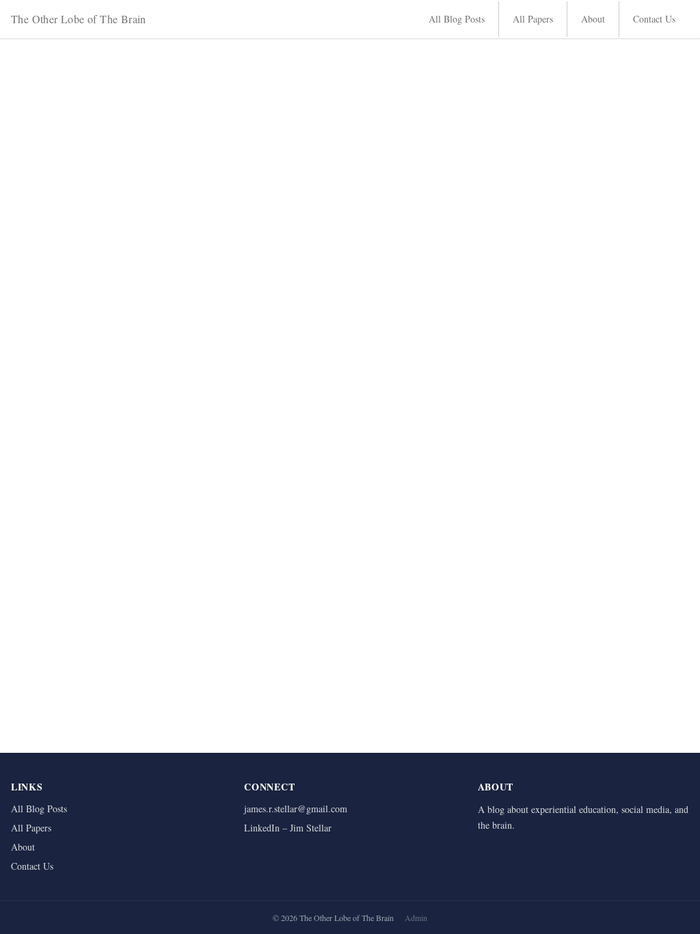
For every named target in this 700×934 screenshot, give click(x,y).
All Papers (533, 18)
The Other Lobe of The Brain (78, 19)
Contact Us (654, 18)
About (593, 18)
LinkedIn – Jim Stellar (288, 827)
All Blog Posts (457, 18)
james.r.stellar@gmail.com (295, 808)
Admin (416, 917)
